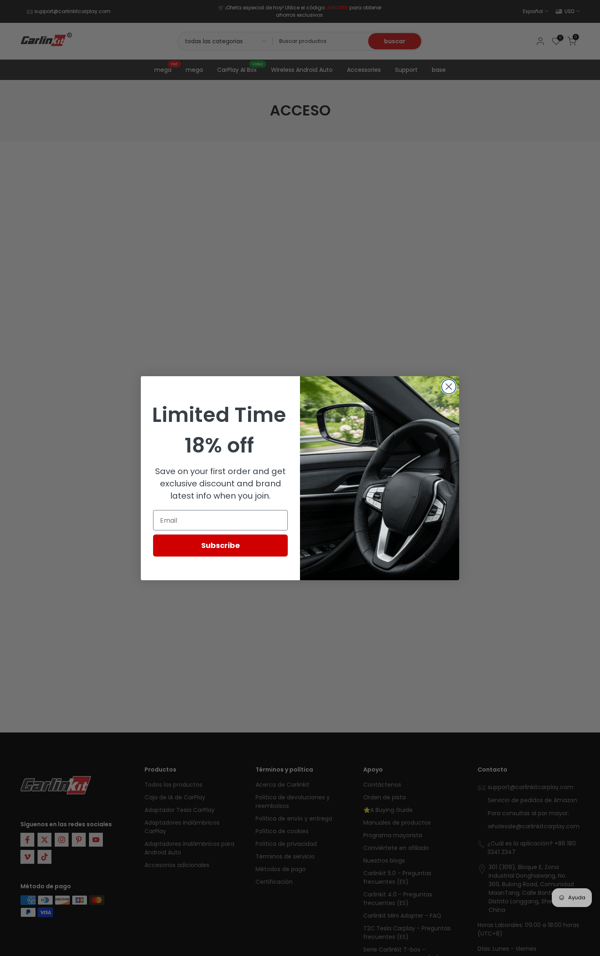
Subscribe (220, 545)
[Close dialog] (449, 386)
